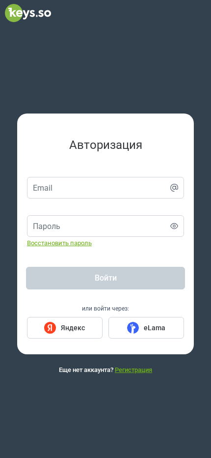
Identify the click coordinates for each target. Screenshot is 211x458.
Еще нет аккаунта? (105, 369)
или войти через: (105, 308)
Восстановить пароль (59, 243)
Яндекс (73, 328)
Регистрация (133, 369)
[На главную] (28, 20)
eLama (154, 328)
